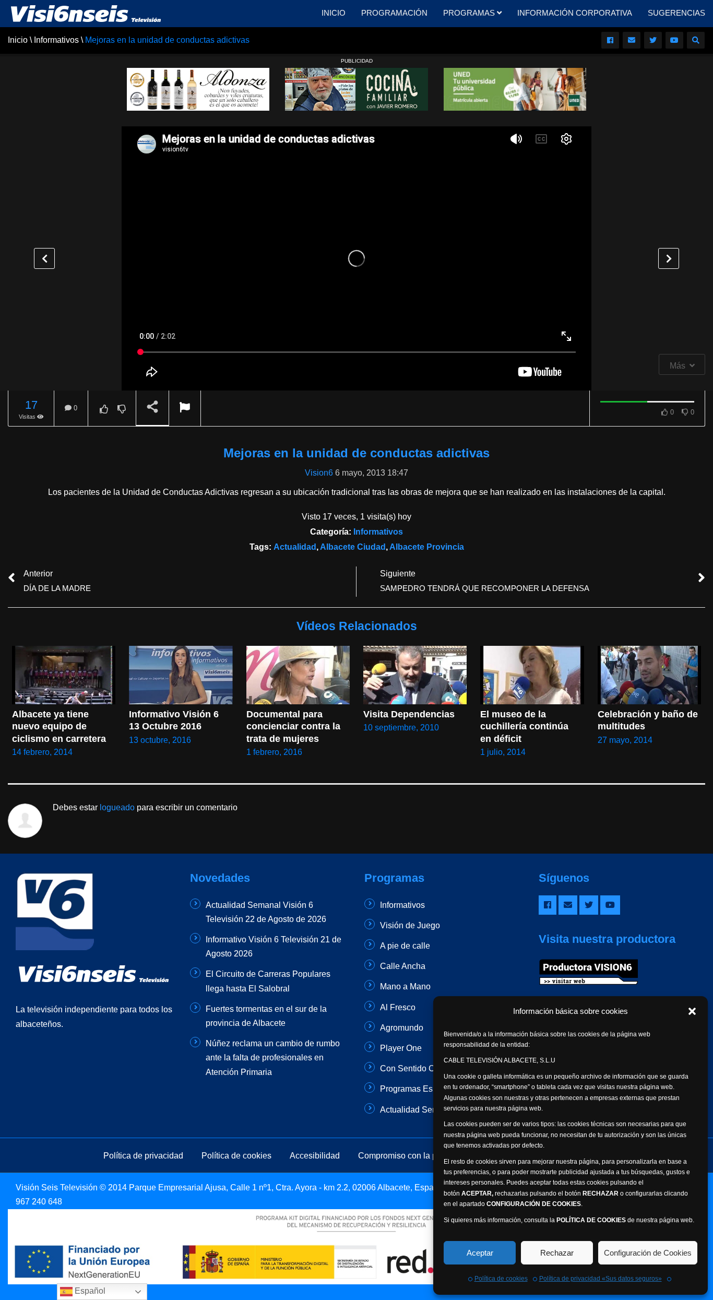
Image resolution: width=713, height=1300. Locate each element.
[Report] (185, 408)
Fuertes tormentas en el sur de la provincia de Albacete (266, 1015)
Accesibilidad (315, 1155)
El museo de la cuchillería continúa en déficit (525, 726)
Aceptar (480, 1252)
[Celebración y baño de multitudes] (649, 675)
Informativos (378, 531)
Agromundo (401, 1027)
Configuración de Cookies (648, 1252)
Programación (394, 12)
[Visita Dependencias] (415, 675)
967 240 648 (39, 1201)
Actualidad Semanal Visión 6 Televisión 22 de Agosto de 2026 (266, 912)
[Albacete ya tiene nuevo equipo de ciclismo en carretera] (63, 675)
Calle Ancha (402, 966)
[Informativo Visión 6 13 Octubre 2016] (180, 675)
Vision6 (319, 472)
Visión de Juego (410, 925)
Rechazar (557, 1252)
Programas (470, 12)
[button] (692, 1011)
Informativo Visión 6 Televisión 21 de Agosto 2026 (273, 946)
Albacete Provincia (426, 546)
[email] (631, 40)
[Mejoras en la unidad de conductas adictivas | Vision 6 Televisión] (86, 12)
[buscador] (696, 40)
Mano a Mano (405, 986)
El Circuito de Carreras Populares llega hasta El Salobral (268, 981)
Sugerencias (676, 12)
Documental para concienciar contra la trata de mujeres (294, 726)
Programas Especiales (422, 1088)
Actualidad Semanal (417, 1109)
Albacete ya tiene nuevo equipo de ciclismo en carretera (59, 726)
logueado (117, 807)
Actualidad (295, 546)
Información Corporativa (574, 12)
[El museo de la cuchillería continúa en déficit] (532, 675)
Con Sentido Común (418, 1068)
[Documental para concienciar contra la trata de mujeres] (298, 675)
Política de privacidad (143, 1155)
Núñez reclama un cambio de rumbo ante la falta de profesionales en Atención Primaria (273, 1057)
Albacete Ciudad (353, 546)
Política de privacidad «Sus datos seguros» (600, 1278)
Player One (401, 1048)
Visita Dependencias (409, 714)
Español (89, 1290)
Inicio (334, 12)
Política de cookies (501, 1278)
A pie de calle (405, 945)
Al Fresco (397, 1007)
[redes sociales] (610, 40)
